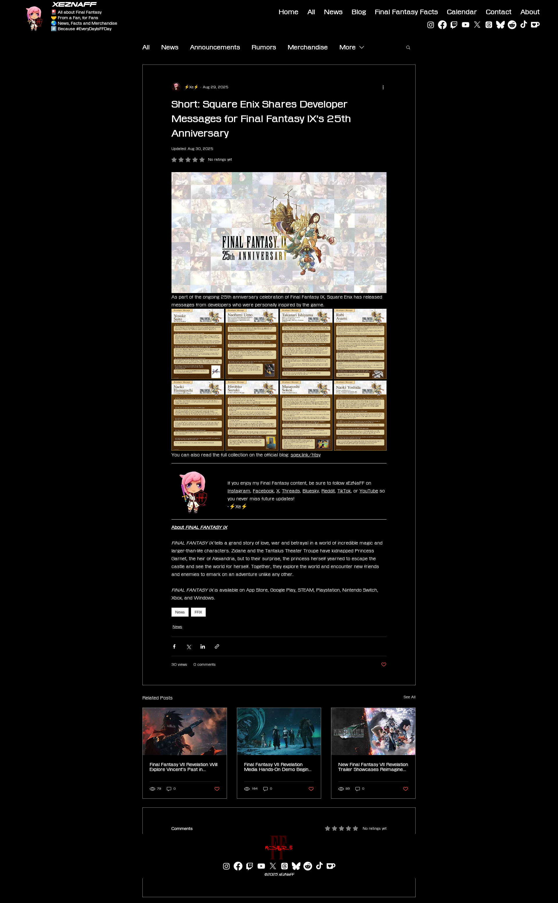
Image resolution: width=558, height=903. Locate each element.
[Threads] (488, 24)
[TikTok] (523, 24)
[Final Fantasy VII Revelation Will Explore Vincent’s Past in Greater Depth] (185, 731)
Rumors (264, 47)
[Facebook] (442, 24)
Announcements (215, 47)
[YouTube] (465, 24)
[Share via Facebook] (174, 646)
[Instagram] (430, 24)
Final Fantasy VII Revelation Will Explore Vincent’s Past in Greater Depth (183, 767)
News (169, 47)
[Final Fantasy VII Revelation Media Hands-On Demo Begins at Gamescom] (279, 731)
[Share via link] (217, 646)
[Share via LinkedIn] (202, 646)
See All (410, 697)
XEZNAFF (74, 4)
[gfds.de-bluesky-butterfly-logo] (500, 24)
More (347, 47)
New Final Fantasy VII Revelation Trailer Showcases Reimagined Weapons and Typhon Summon (373, 767)
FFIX (198, 612)
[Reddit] (512, 24)
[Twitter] (477, 24)
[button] (408, 47)
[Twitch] (454, 24)
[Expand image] (197, 344)
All (146, 47)
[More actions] (383, 86)
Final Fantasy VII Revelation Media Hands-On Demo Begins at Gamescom (277, 767)
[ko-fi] (535, 24)
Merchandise (308, 47)
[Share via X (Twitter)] (188, 646)
